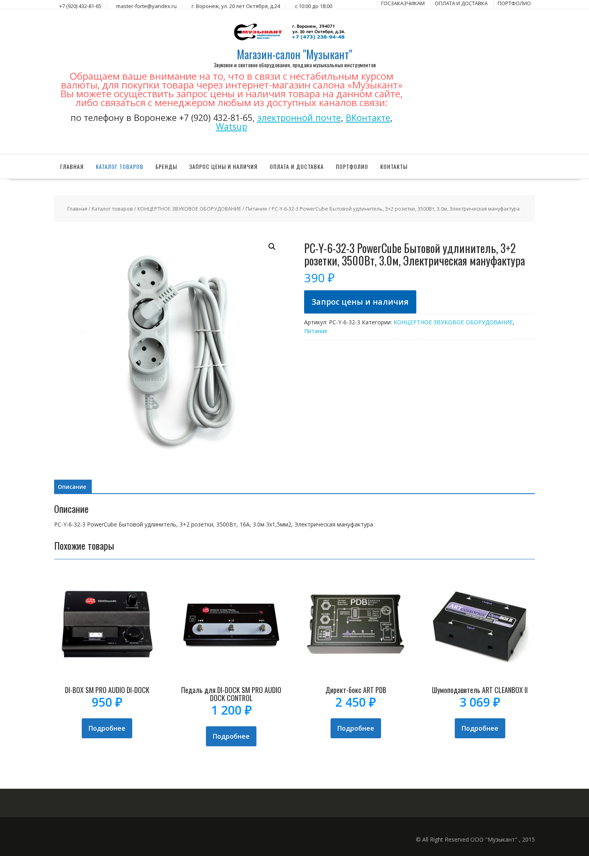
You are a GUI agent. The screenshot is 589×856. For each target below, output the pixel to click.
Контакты (393, 166)
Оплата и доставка (297, 166)
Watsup (231, 126)
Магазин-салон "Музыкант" (294, 54)
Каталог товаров (119, 166)
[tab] (72, 487)
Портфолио (352, 166)
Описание (72, 486)
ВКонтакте (368, 117)
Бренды (166, 166)
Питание (256, 208)
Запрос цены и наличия (223, 166)
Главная (72, 166)
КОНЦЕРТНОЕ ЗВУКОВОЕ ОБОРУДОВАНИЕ (189, 208)
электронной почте (299, 117)
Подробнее (107, 728)
